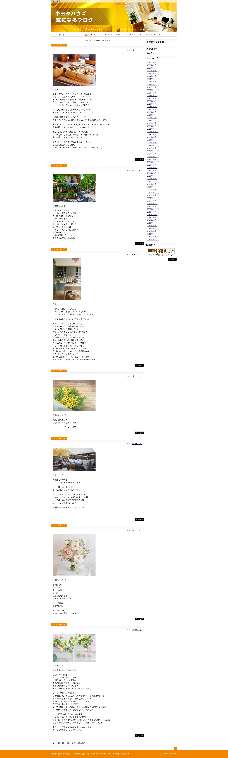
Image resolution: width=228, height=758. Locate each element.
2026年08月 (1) (153, 62)
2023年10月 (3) (153, 90)
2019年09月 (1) (153, 217)
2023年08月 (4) (153, 96)
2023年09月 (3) (153, 93)
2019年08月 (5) (153, 220)
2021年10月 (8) (153, 154)
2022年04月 (106, 40)
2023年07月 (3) (153, 98)
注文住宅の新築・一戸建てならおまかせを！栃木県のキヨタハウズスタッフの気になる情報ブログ (94, 754)
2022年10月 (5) (153, 123)
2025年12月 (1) (153, 68)
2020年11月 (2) (153, 184)
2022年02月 (88, 40)
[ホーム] (53, 743)
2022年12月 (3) (153, 118)
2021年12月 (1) (153, 151)
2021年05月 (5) (153, 168)
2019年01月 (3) (153, 240)
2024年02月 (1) (153, 82)
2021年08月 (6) (153, 159)
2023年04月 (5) (153, 107)
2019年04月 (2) (153, 231)
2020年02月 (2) (153, 206)
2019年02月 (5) (153, 237)
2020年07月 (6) (153, 195)
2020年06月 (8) (153, 198)
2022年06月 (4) (153, 135)
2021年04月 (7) (153, 170)
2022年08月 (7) (153, 129)
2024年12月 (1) (153, 76)
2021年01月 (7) (153, 179)
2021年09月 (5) (153, 157)
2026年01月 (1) (153, 65)
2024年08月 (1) (153, 79)
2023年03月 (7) (153, 109)
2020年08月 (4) (153, 193)
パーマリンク (137, 50)
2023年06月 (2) (153, 101)
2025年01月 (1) (153, 74)
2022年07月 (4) (153, 132)
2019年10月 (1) (153, 215)
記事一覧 (97, 40)
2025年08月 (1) (153, 71)
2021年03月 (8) (153, 173)
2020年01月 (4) (153, 209)
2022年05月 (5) (153, 137)
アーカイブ (152, 58)
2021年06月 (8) (153, 165)
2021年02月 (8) (153, 176)
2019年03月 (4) (153, 234)
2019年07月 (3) (153, 223)
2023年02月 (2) (153, 112)
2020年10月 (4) (153, 187)
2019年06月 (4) (153, 226)
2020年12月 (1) (153, 182)
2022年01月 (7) (153, 148)
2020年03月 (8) (153, 204)
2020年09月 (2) (153, 190)
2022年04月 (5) (153, 140)
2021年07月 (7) (153, 162)
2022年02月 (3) (153, 146)
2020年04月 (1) (153, 201)
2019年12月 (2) (153, 212)
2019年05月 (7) (153, 229)
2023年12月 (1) (153, 87)
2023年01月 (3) (153, 115)
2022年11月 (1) (153, 121)
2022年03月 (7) (153, 143)
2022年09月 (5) (153, 126)
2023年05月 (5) (153, 104)
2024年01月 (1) (153, 85)
